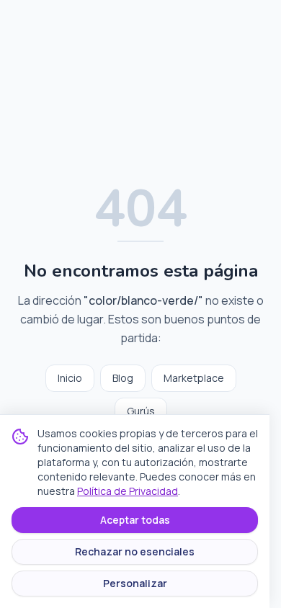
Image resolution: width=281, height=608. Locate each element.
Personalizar (135, 583)
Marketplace (194, 378)
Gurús (141, 411)
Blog (122, 378)
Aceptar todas (135, 520)
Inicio (70, 378)
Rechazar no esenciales (135, 551)
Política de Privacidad (127, 491)
